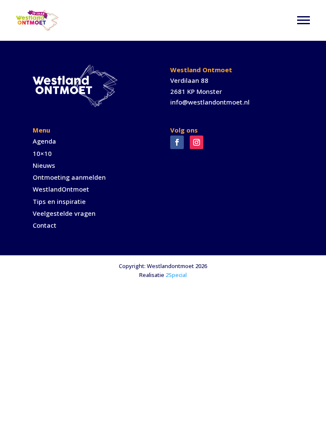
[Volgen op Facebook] (177, 142)
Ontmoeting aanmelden (69, 177)
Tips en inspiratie (59, 201)
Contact (44, 225)
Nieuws (44, 165)
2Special (176, 275)
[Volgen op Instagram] (196, 142)
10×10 (42, 153)
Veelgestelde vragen (64, 213)
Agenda (44, 141)
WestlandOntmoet (61, 189)
